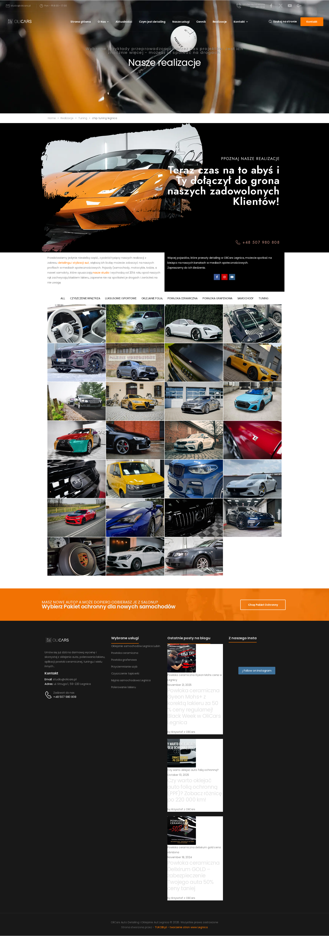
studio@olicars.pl (65, 679)
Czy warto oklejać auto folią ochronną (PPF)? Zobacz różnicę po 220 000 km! (194, 790)
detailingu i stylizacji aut (73, 263)
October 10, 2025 (178, 775)
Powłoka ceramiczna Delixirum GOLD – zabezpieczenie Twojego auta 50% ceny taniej (193, 875)
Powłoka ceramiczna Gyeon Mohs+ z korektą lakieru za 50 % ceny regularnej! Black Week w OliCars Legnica (194, 706)
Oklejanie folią (152, 298)
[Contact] (49, 695)
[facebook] (271, 5)
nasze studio (101, 273)
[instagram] (224, 277)
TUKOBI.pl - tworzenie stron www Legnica (181, 927)
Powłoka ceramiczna (183, 298)
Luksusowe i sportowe (120, 298)
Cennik (201, 22)
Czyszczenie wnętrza (85, 298)
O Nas (102, 22)
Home (52, 118)
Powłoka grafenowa (217, 298)
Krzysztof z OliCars (183, 732)
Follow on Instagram (257, 671)
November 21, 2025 (179, 685)
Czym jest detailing (152, 22)
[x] (280, 5)
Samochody (245, 298)
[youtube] (290, 5)
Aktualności (124, 22)
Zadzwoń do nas (63, 693)
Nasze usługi (180, 22)
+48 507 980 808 (64, 697)
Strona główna (80, 22)
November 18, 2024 (179, 857)
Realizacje (220, 22)
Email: (48, 679)
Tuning (82, 118)
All (63, 298)
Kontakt (239, 22)
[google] (299, 5)
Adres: (49, 684)
